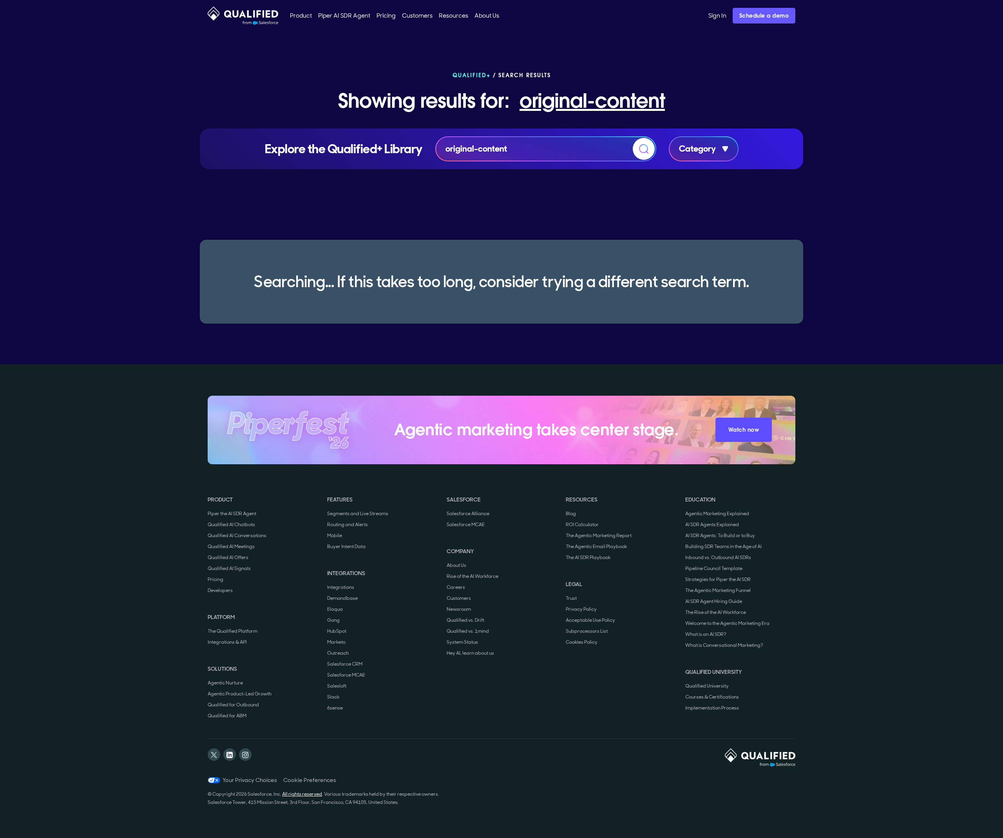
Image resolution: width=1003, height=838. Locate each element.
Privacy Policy (581, 609)
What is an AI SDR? (705, 634)
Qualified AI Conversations (237, 535)
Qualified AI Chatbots (231, 524)
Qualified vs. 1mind (468, 631)
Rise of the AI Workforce (472, 576)
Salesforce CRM (344, 664)
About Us (456, 565)
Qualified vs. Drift (465, 620)
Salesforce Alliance (468, 513)
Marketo (336, 642)
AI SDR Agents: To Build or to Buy (720, 535)
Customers (459, 598)
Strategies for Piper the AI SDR (718, 579)
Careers (456, 587)
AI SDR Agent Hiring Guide (713, 601)
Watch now (743, 429)
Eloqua (335, 609)
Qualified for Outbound (233, 705)
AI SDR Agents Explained (712, 524)
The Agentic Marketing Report (599, 535)
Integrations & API (227, 642)
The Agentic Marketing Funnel (718, 590)
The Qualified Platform (232, 631)
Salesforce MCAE (346, 675)
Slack (333, 697)
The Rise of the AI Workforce (715, 612)
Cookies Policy (581, 642)
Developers (220, 590)
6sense (335, 708)
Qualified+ (472, 75)
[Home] (243, 15)
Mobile (334, 535)
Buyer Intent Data (346, 546)
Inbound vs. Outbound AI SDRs (718, 557)
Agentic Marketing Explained (717, 513)
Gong (333, 620)
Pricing (215, 579)
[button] (301, 15)
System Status (462, 642)
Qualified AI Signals (229, 568)
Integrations (340, 587)
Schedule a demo (764, 15)
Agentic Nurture (225, 683)
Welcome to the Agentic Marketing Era (727, 623)
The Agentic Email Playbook (596, 546)
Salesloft (336, 686)
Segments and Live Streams (357, 513)
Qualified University (707, 686)
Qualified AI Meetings (231, 546)
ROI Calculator (582, 524)
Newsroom (459, 609)
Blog (571, 513)
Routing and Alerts (347, 524)
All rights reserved (302, 794)
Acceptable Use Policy (590, 620)
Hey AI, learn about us (470, 653)
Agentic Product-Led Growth (240, 694)
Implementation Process (712, 708)
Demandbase (342, 598)
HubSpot (336, 631)
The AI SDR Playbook (588, 557)
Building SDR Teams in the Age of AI (723, 546)
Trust (571, 598)
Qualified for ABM (227, 716)
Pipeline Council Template (713, 568)
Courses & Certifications (712, 697)
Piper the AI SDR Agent (232, 513)
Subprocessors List (587, 631)
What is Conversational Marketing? (724, 645)
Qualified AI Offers (228, 557)
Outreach (338, 653)
